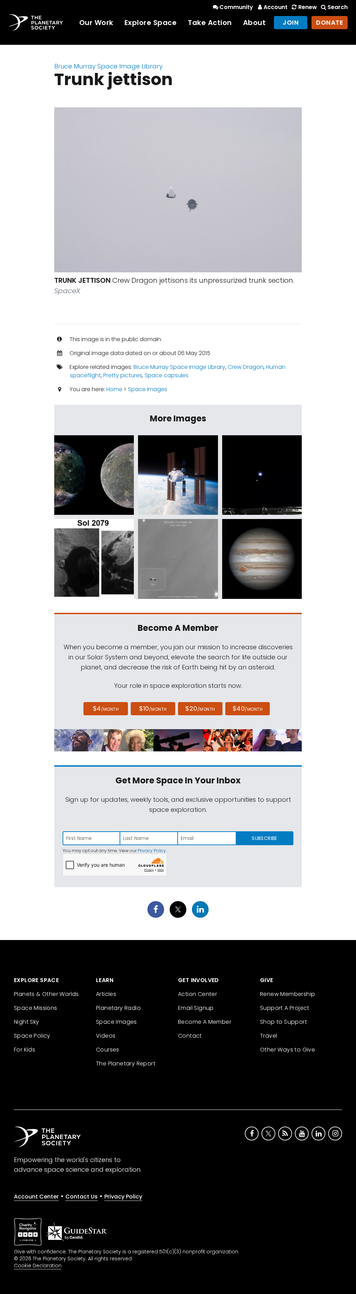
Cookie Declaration (38, 1265)
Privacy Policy (152, 851)
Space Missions (35, 1008)
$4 (106, 708)
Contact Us (81, 1197)
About (254, 22)
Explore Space (150, 22)
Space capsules (166, 375)
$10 (153, 708)
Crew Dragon (246, 367)
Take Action (210, 22)
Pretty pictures (122, 375)
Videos (105, 1036)
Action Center (197, 994)
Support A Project (284, 1008)
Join (291, 22)
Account (276, 7)
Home (114, 389)
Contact (190, 1036)
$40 (247, 708)
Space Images (147, 389)
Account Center (36, 1197)
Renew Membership (287, 994)
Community (236, 7)
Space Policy (32, 1036)
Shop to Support (283, 1022)
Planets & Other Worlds (46, 994)
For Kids (24, 1050)
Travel (268, 1036)
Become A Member (204, 1022)
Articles (106, 994)
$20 (200, 708)
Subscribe (264, 838)
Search (337, 7)
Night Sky (26, 1022)
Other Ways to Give (287, 1050)
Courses (107, 1050)
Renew (307, 7)
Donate (329, 22)
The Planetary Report (125, 1064)
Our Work (96, 22)
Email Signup (196, 1008)
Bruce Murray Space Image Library (108, 66)
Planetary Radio (118, 1008)
